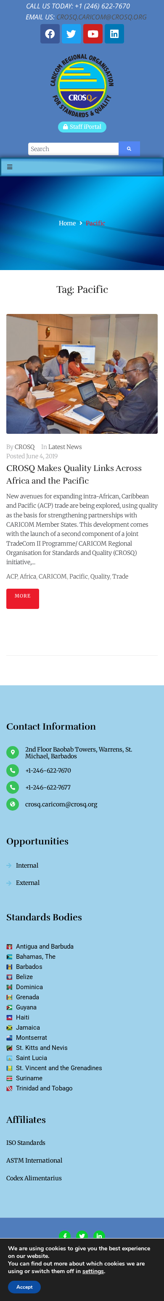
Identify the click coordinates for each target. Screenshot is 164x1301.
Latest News (65, 447)
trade (120, 576)
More (23, 596)
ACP (11, 576)
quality (100, 576)
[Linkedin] (114, 33)
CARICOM (53, 576)
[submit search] (129, 148)
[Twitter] (71, 33)
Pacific (78, 576)
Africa (28, 576)
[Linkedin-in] (99, 1236)
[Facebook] (50, 33)
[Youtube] (93, 33)
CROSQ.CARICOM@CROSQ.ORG (101, 17)
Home (67, 223)
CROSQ (24, 447)
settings (93, 1271)
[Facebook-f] (65, 1236)
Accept (24, 1287)
